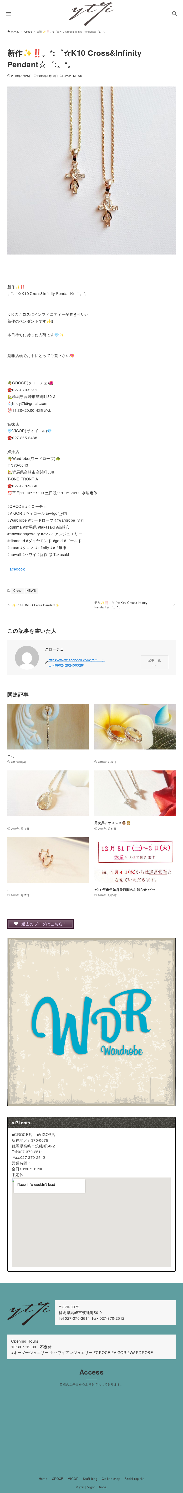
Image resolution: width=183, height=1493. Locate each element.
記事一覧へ (154, 662)
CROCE (57, 1478)
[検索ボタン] (174, 14)
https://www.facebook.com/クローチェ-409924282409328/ (76, 662)
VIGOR (73, 1478)
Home (43, 1478)
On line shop (111, 1478)
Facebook (16, 569)
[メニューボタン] (8, 14)
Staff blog (90, 1478)
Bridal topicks (134, 1478)
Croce (68, 76)
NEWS (77, 76)
